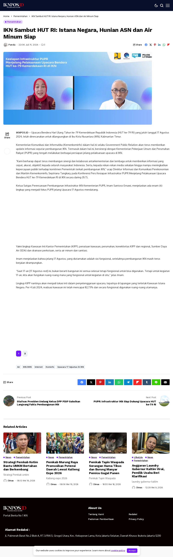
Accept (132, 550)
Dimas (11, 480)
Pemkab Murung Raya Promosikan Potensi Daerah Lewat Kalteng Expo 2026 (63, 467)
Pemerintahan (21, 16)
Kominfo (50, 367)
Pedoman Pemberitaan (101, 519)
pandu (12, 44)
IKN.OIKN (27, 367)
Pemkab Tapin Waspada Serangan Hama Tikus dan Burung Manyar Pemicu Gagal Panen (106, 467)
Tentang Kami (96, 514)
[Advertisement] (93, 219)
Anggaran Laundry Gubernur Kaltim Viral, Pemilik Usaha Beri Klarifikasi (148, 471)
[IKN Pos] (13, 5)
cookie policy (118, 550)
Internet (39, 367)
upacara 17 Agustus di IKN (70, 367)
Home (6, 16)
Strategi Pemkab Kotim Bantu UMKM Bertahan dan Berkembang (20, 465)
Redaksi (133, 514)
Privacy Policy (136, 519)
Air (18, 367)
